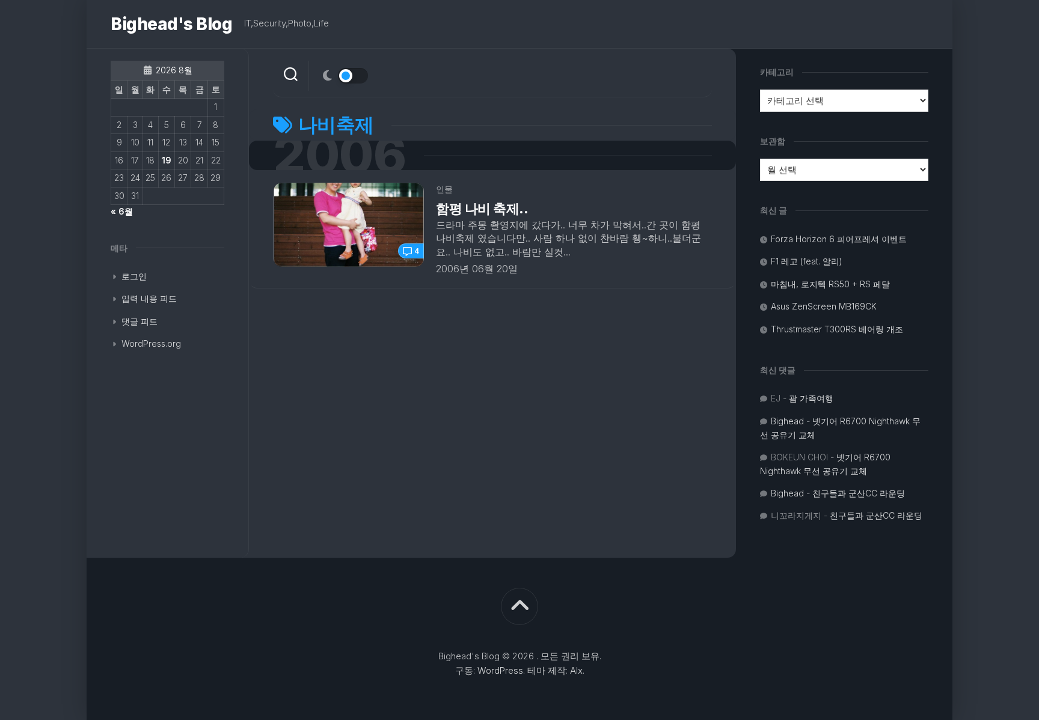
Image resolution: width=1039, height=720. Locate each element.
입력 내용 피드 (149, 298)
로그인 (134, 276)
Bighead (787, 421)
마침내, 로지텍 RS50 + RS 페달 (830, 284)
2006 (339, 155)
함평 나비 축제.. (482, 208)
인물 (444, 189)
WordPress (500, 670)
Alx (576, 670)
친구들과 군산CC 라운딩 (858, 493)
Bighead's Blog (171, 24)
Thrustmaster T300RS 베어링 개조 (837, 329)
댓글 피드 (139, 321)
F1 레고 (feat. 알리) (806, 261)
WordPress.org (151, 343)
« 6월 (122, 211)
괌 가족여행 (811, 398)
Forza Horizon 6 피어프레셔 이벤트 (839, 239)
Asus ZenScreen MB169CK (824, 306)
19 (166, 160)
